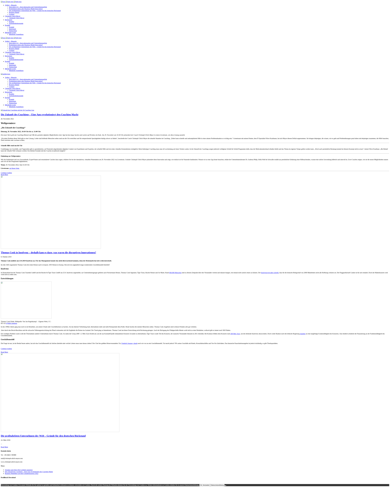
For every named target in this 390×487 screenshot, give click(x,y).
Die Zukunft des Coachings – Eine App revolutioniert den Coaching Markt (39, 114)
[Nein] (225, 485)
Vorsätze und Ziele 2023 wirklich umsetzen (19, 470)
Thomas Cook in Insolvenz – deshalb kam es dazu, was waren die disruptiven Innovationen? (48, 252)
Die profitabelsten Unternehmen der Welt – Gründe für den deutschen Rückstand (43, 435)
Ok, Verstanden (204, 485)
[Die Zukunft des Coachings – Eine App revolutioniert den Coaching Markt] (17, 110)
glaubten (303, 334)
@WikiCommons (11, 323)
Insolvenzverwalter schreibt (270, 273)
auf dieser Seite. (14, 168)
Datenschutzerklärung (217, 485)
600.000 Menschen (175, 273)
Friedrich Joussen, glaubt (129, 343)
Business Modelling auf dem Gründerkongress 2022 (21, 473)
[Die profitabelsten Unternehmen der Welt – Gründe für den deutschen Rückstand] (60, 431)
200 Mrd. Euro (235, 334)
